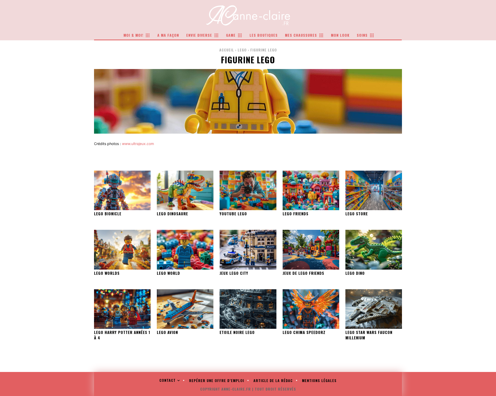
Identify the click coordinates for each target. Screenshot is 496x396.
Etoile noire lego (237, 332)
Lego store (356, 213)
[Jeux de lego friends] (311, 249)
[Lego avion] (185, 309)
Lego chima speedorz (304, 332)
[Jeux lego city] (248, 249)
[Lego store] (373, 190)
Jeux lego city (234, 273)
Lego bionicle (107, 213)
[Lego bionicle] (122, 190)
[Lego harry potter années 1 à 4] (122, 309)
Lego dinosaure (172, 213)
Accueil (226, 49)
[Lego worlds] (122, 249)
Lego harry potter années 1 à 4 (122, 334)
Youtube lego (233, 213)
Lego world (168, 273)
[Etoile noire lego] (248, 309)
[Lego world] (185, 249)
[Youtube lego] (248, 190)
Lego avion (167, 332)
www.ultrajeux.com (138, 143)
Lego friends (295, 213)
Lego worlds (107, 273)
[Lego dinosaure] (185, 190)
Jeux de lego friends (303, 273)
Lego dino (355, 273)
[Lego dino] (373, 249)
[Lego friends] (311, 190)
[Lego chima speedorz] (311, 309)
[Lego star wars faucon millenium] (373, 309)
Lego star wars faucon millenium (368, 334)
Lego (242, 49)
